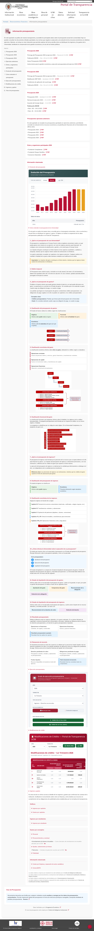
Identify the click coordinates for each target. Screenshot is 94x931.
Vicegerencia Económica (52, 907)
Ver (45, 843)
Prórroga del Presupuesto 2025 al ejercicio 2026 (41, 55)
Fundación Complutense (35, 149)
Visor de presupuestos (12, 90)
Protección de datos (74, 928)
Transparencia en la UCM (84, 14)
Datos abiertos (61, 14)
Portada (5, 22)
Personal (34, 834)
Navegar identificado (58, 1)
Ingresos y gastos (11, 87)
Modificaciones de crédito (13, 84)
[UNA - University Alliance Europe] (77, 923)
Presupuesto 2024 (11, 58)
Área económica (21, 14)
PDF (71, 55)
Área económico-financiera (18, 22)
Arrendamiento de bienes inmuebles (42, 841)
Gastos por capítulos (38, 812)
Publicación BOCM (32, 58)
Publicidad (35, 853)
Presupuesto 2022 (33, 132)
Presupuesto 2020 (33, 137)
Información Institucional (9, 14)
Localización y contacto (35, 928)
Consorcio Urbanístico (34, 155)
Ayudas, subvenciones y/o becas (41, 846)
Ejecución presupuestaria (13, 80)
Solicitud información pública (71, 15)
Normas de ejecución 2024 (35, 100)
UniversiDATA (36, 868)
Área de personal (44, 14)
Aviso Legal (55, 928)
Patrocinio (35, 850)
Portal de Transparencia (76, 5)
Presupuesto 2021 (33, 135)
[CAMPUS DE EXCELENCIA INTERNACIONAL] (46, 923)
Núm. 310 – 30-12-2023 (35, 108)
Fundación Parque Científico (36, 152)
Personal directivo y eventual (40, 838)
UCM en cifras (53, 15)
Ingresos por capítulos (38, 808)
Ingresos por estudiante (38, 823)
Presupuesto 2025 (11, 55)
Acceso (25, 899)
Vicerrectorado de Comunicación (66, 878)
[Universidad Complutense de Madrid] (16, 6)
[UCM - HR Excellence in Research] (15, 923)
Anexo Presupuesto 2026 (34, 61)
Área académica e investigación (33, 15)
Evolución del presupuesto (13, 71)
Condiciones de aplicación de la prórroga (39, 82)
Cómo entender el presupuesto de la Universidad (43, 228)
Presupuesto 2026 (11, 51)
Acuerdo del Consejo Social (35, 103)
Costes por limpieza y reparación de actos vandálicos (47, 864)
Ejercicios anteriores (12, 61)
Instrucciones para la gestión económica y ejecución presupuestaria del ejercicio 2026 (52, 64)
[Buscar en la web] (91, 1)
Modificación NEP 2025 (34, 79)
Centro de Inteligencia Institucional (72, 873)
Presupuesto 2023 (33, 129)
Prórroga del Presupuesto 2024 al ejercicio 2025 (41, 76)
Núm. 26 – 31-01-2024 (34, 111)
